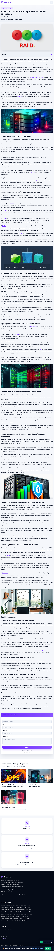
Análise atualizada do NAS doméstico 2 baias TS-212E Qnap (15, 918)
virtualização (34, 180)
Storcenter (3, 16)
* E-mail (4, 724)
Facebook (8, 894)
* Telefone (4, 730)
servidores (16, 334)
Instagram (14, 894)
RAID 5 (4, 218)
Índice (4, 54)
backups (19, 96)
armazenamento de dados (37, 77)
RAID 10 (20, 233)
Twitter (24, 894)
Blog (8, 16)
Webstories (3, 938)
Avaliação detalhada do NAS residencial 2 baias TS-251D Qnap (15, 905)
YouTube (19, 894)
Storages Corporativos (15, 16)
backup (33, 172)
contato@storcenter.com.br (27, 845)
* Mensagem (5, 736)
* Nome (4, 718)
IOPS (40, 349)
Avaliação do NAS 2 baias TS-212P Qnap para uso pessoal (14, 916)
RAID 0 (12, 203)
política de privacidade (38, 948)
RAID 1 (5, 210)
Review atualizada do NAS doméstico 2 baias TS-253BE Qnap (15, 907)
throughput (33, 326)
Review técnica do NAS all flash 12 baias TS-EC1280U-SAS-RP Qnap (17, 911)
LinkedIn (3, 894)
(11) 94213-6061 (27, 752)
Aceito (47, 948)
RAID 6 (4, 226)
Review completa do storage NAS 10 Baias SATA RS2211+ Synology (16, 914)
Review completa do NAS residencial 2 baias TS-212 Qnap (14, 920)
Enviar (27, 747)
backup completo (40, 650)
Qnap (8, 555)
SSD (42, 550)
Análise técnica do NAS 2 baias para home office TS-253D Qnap (16, 909)
